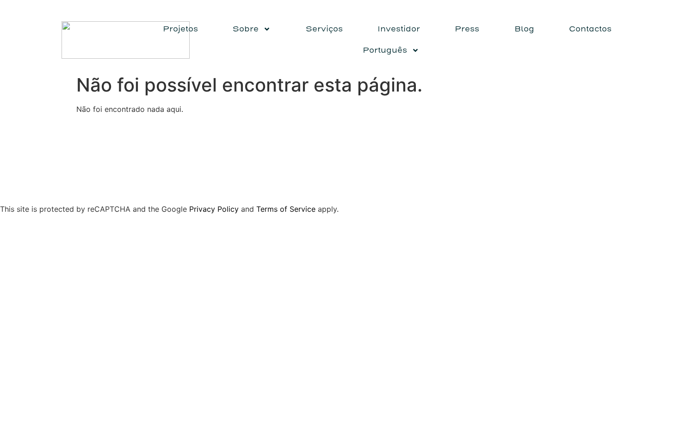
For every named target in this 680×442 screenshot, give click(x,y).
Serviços (324, 29)
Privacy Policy (214, 209)
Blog (524, 29)
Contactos (590, 29)
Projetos (180, 29)
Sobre (246, 29)
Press (467, 29)
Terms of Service (285, 209)
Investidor (398, 29)
